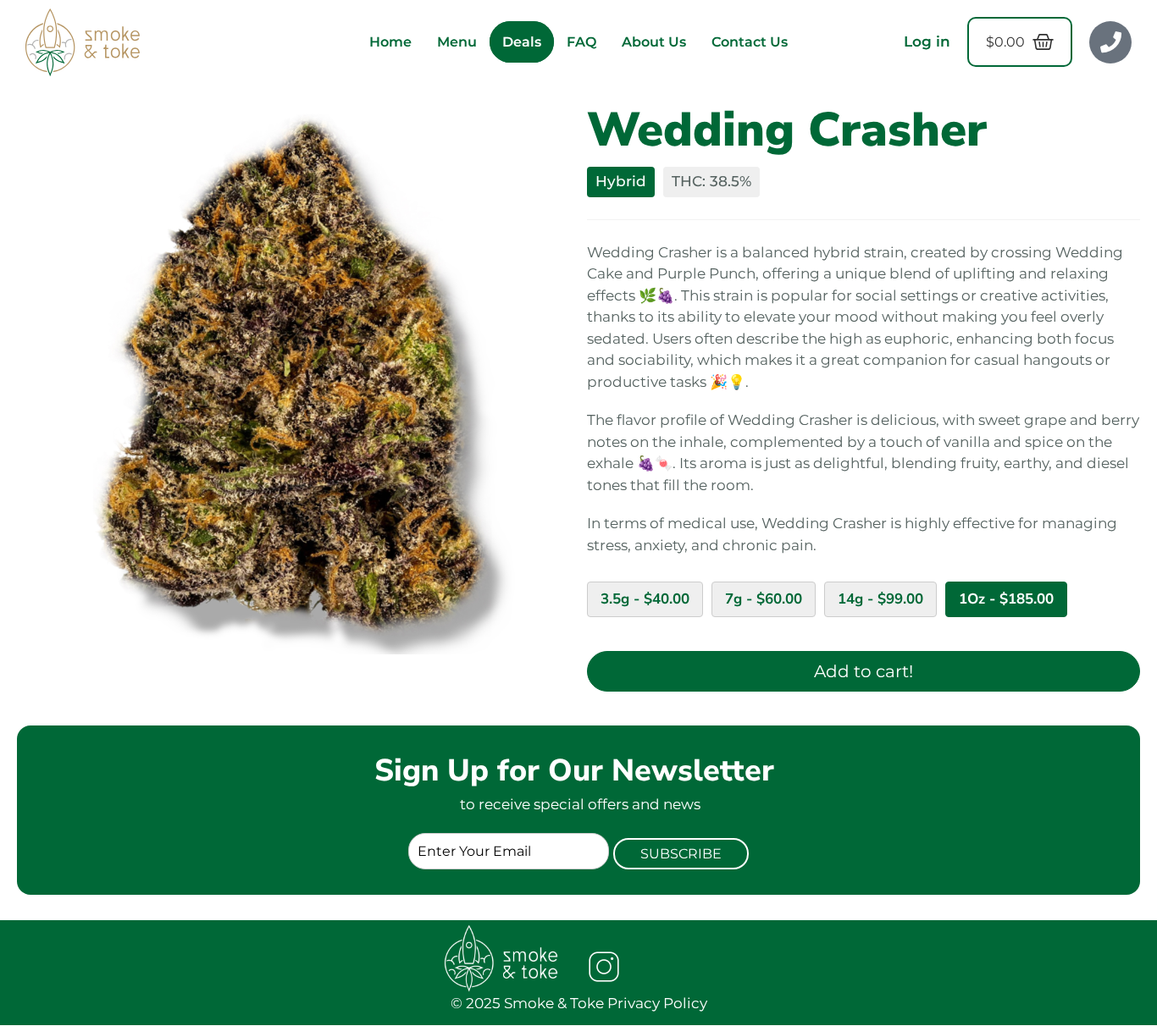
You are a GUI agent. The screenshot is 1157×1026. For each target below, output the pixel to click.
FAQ (581, 42)
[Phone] (1110, 42)
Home (390, 42)
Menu (457, 42)
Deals (521, 42)
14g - (880, 599)
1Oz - (1006, 599)
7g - (763, 599)
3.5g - (645, 599)
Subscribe (681, 854)
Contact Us (749, 42)
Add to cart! (863, 671)
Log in (927, 41)
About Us (654, 42)
